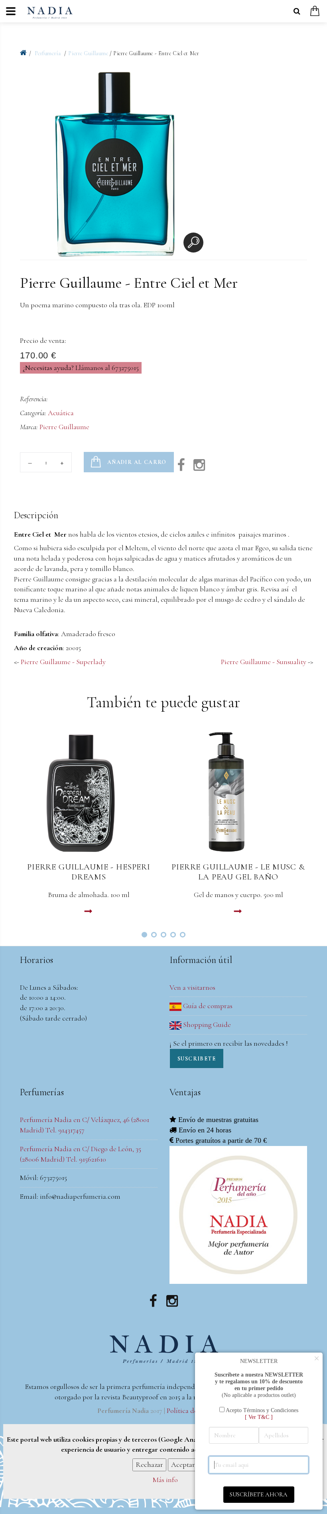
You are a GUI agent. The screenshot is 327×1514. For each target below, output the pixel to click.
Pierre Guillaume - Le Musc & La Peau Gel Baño (238, 872)
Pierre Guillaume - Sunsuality (263, 661)
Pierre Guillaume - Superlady (63, 661)
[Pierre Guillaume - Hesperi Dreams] (89, 792)
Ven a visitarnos (192, 987)
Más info (165, 1479)
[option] (113, 164)
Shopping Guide (206, 1024)
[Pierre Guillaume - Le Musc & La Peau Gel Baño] (238, 792)
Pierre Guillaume (88, 53)
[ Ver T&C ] (259, 1417)
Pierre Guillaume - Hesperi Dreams (88, 872)
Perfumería (48, 53)
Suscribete (196, 1058)
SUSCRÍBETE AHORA (259, 1494)
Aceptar (183, 1464)
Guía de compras (206, 1005)
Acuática (61, 412)
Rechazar (149, 1464)
